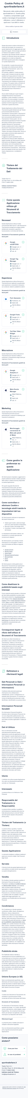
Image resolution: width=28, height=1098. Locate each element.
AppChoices (5, 620)
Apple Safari (8, 553)
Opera (6, 560)
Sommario (15, 31)
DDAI (16, 602)
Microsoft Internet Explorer (12, 555)
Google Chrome (9, 549)
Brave (6, 558)
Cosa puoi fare (13, 1048)
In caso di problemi (14, 1054)
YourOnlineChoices (20, 597)
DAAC (7, 602)
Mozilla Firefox (9, 551)
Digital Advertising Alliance (18, 600)
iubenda (4, 1087)
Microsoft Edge (9, 557)
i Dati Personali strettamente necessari (14, 1087)
